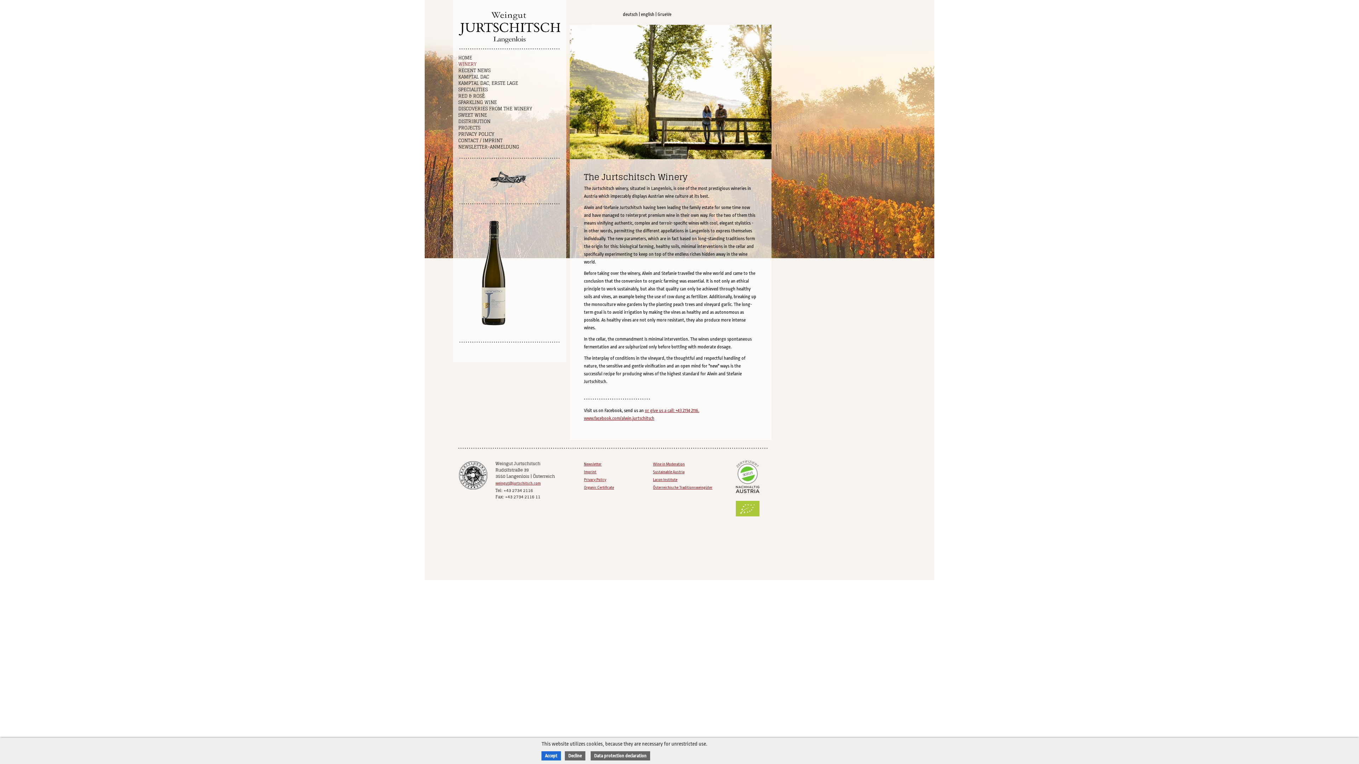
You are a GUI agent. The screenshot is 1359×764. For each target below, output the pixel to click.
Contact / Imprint (480, 141)
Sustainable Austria (668, 472)
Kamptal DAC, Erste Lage (488, 83)
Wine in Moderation (669, 464)
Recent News (474, 70)
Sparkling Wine (477, 102)
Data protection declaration (620, 755)
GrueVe (664, 14)
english (647, 14)
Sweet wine (472, 115)
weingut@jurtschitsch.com (518, 483)
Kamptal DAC (473, 77)
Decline (575, 755)
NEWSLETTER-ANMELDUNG (488, 147)
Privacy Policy (476, 134)
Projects (469, 128)
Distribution (474, 121)
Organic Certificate (599, 487)
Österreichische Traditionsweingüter (682, 487)
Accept (551, 755)
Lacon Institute (665, 480)
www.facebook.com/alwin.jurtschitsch (619, 418)
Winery (467, 64)
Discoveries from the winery (495, 109)
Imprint (590, 472)
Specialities (473, 90)
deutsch (630, 14)
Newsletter (593, 464)
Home (465, 58)
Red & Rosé (471, 96)
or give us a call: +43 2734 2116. (672, 410)
